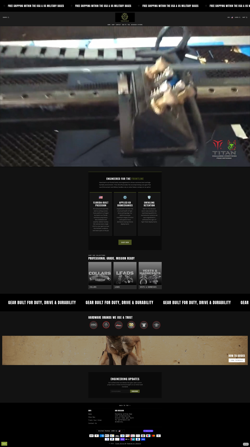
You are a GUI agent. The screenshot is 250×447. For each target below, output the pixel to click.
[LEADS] (125, 275)
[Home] (125, 17)
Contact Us (92, 423)
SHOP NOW (125, 242)
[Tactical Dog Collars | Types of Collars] (99, 275)
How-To (124, 24)
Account (237, 17)
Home (109, 24)
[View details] (93, 325)
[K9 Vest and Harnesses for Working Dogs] (150, 275)
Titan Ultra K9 (120, 443)
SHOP (113, 24)
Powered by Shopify (134, 443)
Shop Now (91, 417)
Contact (118, 24)
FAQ (129, 24)
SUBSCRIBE (135, 391)
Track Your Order (95, 420)
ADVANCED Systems (136, 24)
